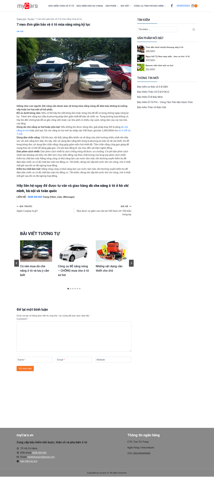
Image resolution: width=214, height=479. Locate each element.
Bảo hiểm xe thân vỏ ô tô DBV (152, 87)
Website (101, 359)
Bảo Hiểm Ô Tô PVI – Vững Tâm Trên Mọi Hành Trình (165, 102)
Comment (22, 319)
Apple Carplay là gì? (27, 208)
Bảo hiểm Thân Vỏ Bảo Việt (151, 107)
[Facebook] (171, 5)
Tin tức (20, 31)
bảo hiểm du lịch (28, 461)
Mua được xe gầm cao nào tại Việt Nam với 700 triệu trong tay (104, 210)
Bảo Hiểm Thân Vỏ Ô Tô (61, 6)
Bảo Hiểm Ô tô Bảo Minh (150, 97)
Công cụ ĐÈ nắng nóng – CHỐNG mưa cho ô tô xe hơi (73, 270)
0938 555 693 (35, 197)
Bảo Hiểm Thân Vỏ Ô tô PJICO (153, 92)
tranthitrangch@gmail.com (41, 457)
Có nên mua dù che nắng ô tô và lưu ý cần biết (34, 270)
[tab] (68, 288)
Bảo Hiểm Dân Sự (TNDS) (90, 6)
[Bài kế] (131, 263)
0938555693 (183, 6)
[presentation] (36, 251)
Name (21, 359)
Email (61, 359)
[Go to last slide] (16, 263)
